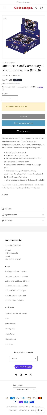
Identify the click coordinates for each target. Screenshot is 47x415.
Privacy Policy (9, 334)
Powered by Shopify (24, 406)
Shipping (4, 83)
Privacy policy (13, 410)
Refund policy (10, 329)
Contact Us (9, 344)
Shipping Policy (10, 339)
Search (7, 318)
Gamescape (14, 406)
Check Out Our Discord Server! (16, 313)
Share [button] (6, 195)
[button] (4, 8)
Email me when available (23, 123)
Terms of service (10, 324)
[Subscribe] (34, 358)
